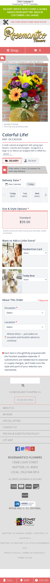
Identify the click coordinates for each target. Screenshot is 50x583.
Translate (33, 4)
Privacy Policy (12, 553)
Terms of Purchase (33, 553)
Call (9, 580)
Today (31, 184)
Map (26, 580)
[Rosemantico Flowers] (25, 43)
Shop (14, 50)
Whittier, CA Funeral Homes (17, 533)
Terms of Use (25, 557)
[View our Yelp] (32, 450)
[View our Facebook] (17, 450)
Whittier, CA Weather (12, 543)
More (6, 154)
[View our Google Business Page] (22, 450)
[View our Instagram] (27, 450)
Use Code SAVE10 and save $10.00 (28, 21)
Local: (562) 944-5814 (25, 472)
